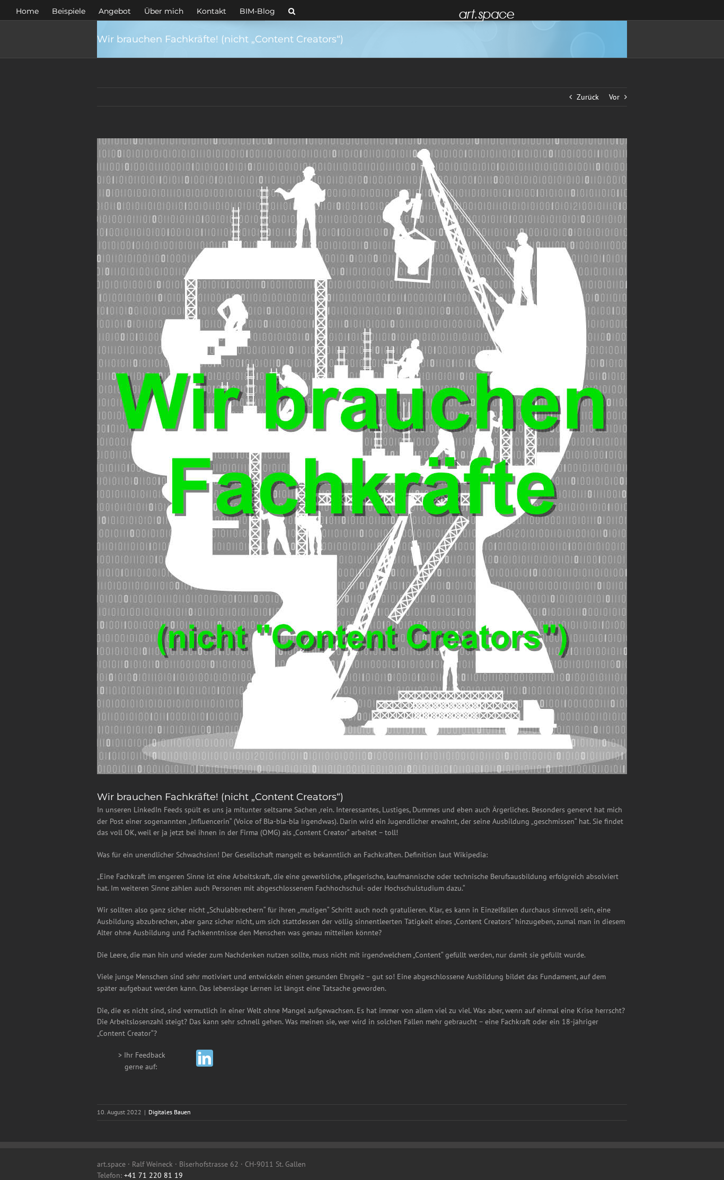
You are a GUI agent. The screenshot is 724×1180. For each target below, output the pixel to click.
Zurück (588, 97)
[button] (291, 10)
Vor (614, 97)
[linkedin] (204, 1058)
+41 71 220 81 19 (153, 1175)
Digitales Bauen (169, 1112)
